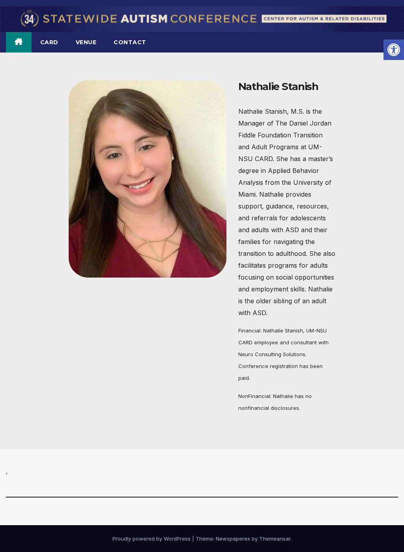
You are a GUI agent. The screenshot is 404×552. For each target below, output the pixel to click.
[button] (393, 49)
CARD (49, 42)
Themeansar (274, 538)
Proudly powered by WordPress (152, 538)
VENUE (86, 42)
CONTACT (130, 42)
